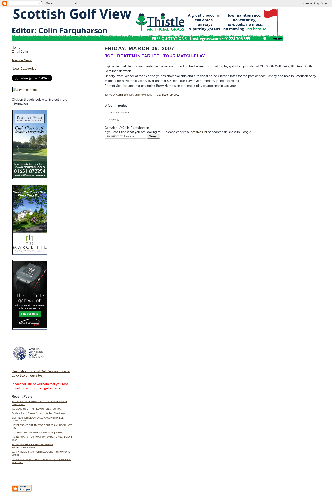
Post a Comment (119, 112)
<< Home (114, 119)
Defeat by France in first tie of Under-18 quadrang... (39, 432)
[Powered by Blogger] (22, 491)
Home (16, 47)
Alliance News (22, 60)
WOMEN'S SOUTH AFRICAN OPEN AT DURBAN (37, 409)
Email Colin (20, 51)
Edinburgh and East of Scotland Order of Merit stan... (40, 413)
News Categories (24, 68)
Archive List (199, 132)
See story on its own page (138, 94)
